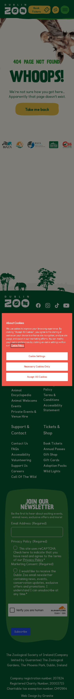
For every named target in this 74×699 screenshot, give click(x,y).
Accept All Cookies (37, 376)
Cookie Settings (37, 356)
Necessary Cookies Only (37, 366)
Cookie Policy (17, 345)
